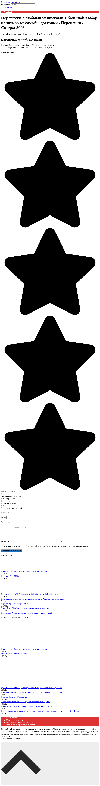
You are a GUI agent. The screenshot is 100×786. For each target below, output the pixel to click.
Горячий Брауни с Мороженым (15, 603)
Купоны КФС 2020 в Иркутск (14, 576)
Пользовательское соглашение (19, 722)
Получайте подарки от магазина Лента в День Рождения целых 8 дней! (33, 599)
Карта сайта (11, 718)
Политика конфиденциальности (20, 725)
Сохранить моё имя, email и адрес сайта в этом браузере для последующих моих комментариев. (46, 546)
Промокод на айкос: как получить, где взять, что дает (24, 571)
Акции (9, 12)
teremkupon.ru (7, 7)
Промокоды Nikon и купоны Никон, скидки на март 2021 (26, 613)
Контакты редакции (15, 720)
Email (3, 517)
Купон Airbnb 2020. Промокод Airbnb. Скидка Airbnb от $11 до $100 (31, 594)
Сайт (3, 522)
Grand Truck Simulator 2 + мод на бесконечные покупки (25, 608)
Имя (3, 512)
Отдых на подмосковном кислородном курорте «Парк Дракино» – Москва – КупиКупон (40, 711)
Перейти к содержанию (11, 2)
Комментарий (7, 541)
